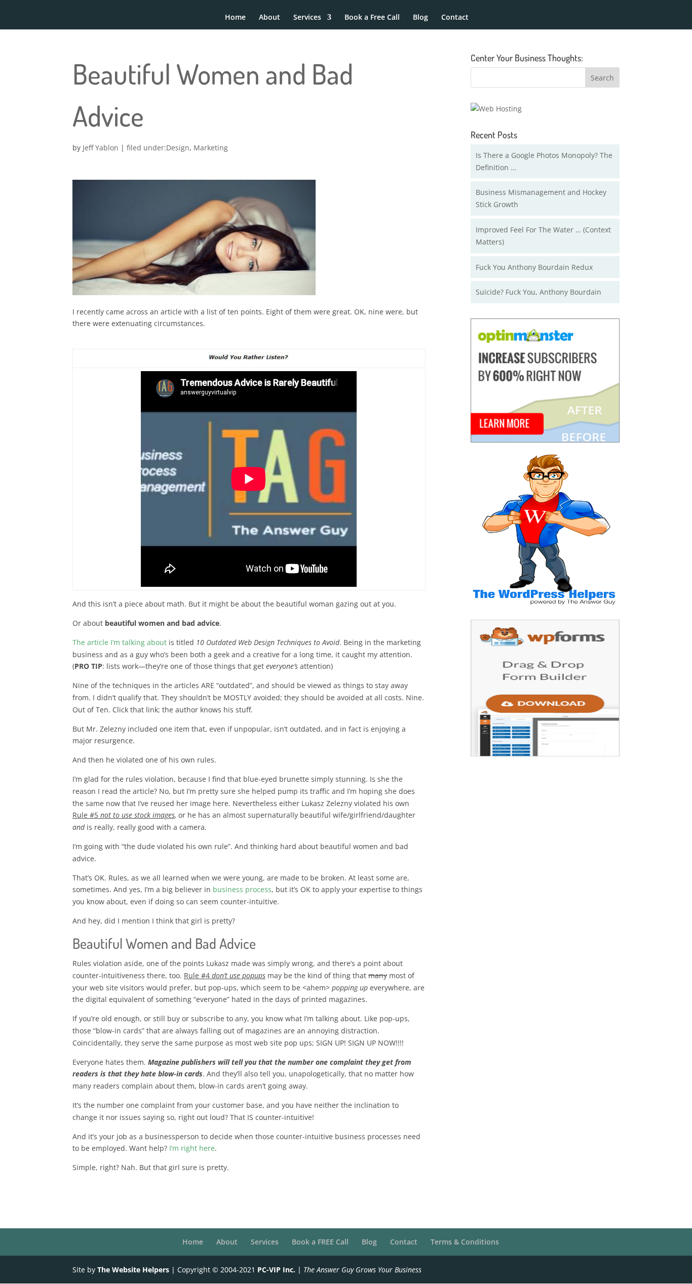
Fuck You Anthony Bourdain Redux (534, 267)
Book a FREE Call (320, 1242)
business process (242, 889)
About (269, 18)
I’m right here (192, 1148)
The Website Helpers (133, 1269)
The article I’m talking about (119, 642)
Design (177, 147)
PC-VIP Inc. (276, 1269)
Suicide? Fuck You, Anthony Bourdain (538, 292)
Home (235, 18)
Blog (420, 18)
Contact (455, 18)
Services (307, 18)
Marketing (211, 147)
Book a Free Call (372, 18)
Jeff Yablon (101, 147)
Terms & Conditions (465, 1242)
